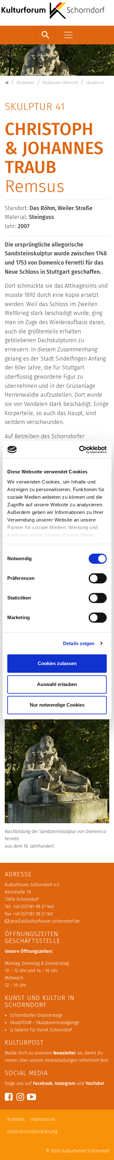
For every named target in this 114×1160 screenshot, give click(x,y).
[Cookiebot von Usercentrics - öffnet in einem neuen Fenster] (80, 449)
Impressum (42, 1119)
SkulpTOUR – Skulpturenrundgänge (44, 1022)
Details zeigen (78, 643)
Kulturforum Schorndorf (85, 1151)
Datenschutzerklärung (32, 1131)
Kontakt (16, 1119)
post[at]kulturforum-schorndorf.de (45, 921)
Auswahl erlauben (57, 684)
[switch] (98, 578)
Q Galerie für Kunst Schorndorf (41, 1030)
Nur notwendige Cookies (57, 705)
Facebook (43, 1083)
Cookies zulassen (57, 663)
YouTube (94, 1083)
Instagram (65, 1083)
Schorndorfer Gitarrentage (36, 1015)
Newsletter (64, 1053)
